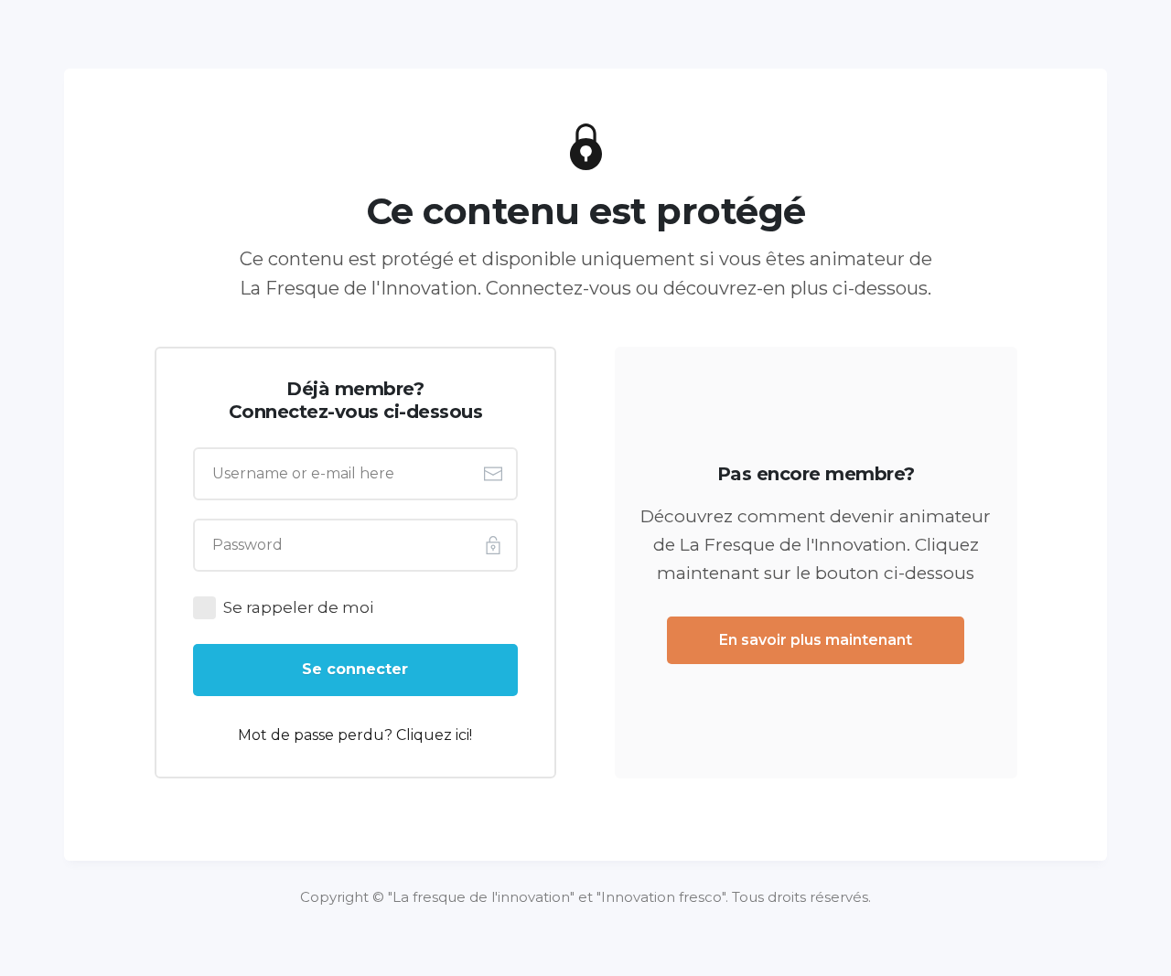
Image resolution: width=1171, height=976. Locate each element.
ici (462, 735)
